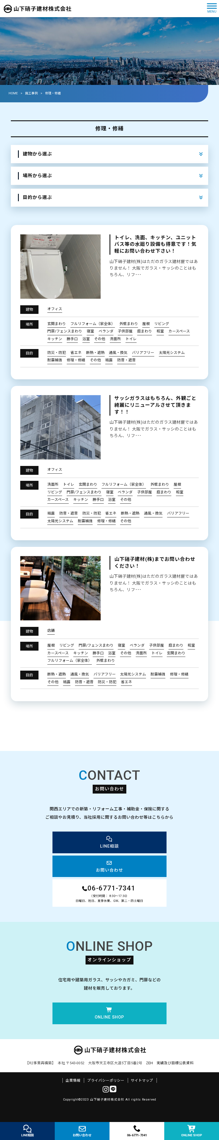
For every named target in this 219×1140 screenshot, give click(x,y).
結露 (109, 360)
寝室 (90, 331)
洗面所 (115, 339)
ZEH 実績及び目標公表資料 (170, 1063)
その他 (99, 339)
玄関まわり (56, 324)
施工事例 (31, 93)
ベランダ (106, 331)
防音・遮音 (126, 360)
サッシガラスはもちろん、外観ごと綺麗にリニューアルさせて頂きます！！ (155, 405)
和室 (160, 331)
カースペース (179, 331)
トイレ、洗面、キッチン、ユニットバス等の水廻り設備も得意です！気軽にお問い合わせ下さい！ (155, 244)
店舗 (51, 630)
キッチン (54, 339)
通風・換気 (118, 352)
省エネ (76, 352)
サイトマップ (142, 1080)
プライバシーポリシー (105, 1080)
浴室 (86, 339)
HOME (13, 93)
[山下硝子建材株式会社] (37, 8)
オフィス (54, 309)
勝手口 (72, 339)
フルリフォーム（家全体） (92, 324)
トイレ (131, 339)
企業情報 (73, 1080)
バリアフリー (143, 352)
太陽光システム (172, 352)
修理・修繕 (76, 360)
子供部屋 (125, 331)
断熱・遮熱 (95, 352)
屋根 (146, 324)
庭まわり (144, 331)
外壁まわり (128, 324)
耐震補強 (54, 360)
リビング (161, 324)
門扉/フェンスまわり (64, 331)
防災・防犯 (56, 352)
